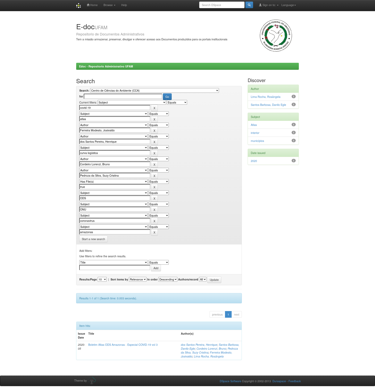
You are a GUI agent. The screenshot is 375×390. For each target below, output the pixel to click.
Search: (84, 90)
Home (93, 5)
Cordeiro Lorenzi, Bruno (211, 348)
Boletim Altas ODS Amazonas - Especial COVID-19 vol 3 (123, 345)
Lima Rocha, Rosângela (209, 356)
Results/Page (88, 279)
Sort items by (119, 279)
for (81, 96)
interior (255, 133)
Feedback (294, 381)
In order (152, 279)
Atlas (254, 125)
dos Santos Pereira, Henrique (199, 345)
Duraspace (279, 381)
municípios (257, 141)
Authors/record (188, 279)
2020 (254, 161)
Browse (108, 5)
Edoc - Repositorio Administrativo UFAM (106, 66)
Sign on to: (269, 5)
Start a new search (93, 239)
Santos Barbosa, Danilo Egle (268, 105)
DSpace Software (230, 381)
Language (287, 5)
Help (124, 5)
